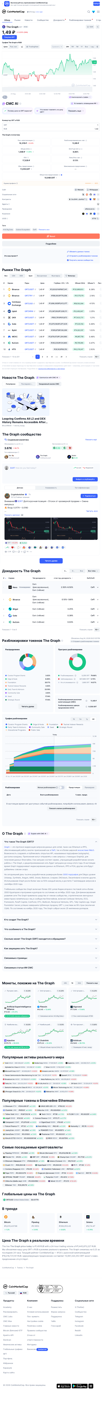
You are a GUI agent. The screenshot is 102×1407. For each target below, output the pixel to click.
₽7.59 (53, 1114)
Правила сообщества (37, 1330)
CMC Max (7, 1321)
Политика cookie (34, 1326)
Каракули (7, 1368)
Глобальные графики (12, 1349)
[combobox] (57, 47)
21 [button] (61, 357)
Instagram (79, 1321)
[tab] (22, 47)
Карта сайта (8, 1372)
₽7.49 (82, 1165)
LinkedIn (78, 1335)
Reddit (78, 1330)
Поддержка (56, 1316)
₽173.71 (50, 1118)
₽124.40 (43, 1157)
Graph (7, 847)
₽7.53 (55, 1173)
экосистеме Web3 (86, 850)
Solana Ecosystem (23, 230)
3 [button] (47, 357)
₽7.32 (19, 1126)
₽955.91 (18, 1110)
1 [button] (37, 357)
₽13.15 (63, 1181)
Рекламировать (10, 1312)
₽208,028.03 (24, 1161)
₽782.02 (56, 1106)
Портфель (7, 1358)
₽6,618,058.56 (58, 1153)
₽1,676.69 (20, 1122)
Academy (7, 1307)
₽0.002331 (56, 1134)
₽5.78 (82, 1126)
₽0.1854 (19, 1153)
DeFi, (54, 850)
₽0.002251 (82, 1114)
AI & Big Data (8, 230)
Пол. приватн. (33, 1316)
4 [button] (51, 357)
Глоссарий (56, 1326)
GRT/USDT (29, 289)
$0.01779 (22, 1200)
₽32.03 (17, 1118)
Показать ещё (91, 440)
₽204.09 (23, 1177)
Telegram (79, 1316)
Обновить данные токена (79, 252)
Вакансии (31, 1349)
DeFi (35, 230)
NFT (5, 1354)
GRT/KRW (29, 311)
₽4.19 (16, 1157)
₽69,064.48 (18, 1165)
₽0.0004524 (52, 1110)
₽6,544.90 (52, 1165)
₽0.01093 (20, 1134)
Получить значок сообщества (81, 260)
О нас (29, 1307)
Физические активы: (12, 1344)
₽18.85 (55, 1122)
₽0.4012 (60, 1177)
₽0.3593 (20, 1130)
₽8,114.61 (66, 1161)
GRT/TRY (29, 296)
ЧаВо (53, 1321)
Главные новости (11, 1326)
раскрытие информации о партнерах (51, 369)
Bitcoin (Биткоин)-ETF (12, 1330)
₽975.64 (62, 1169)
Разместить (56, 1307)
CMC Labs (7, 1316)
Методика (31, 1344)
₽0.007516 (61, 1138)
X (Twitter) (79, 1307)
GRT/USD (29, 303)
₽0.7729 (76, 1157)
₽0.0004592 (25, 1181)
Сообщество (80, 1312)
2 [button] (42, 357)
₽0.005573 (55, 1130)
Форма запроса (58, 1312)
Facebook (79, 1326)
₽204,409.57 (20, 1106)
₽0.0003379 (19, 1173)
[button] (33, 357)
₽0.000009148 (24, 1138)
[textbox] (41, 471)
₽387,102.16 (20, 1114)
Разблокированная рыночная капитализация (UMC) (70, 700)
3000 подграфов (70, 874)
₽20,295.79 (19, 1185)
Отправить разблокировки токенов (83, 256)
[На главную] (13, 12)
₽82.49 (51, 1126)
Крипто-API (8, 1335)
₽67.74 (88, 1173)
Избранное (8, 1363)
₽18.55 (22, 1169)
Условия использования (38, 1312)
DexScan (7, 1340)
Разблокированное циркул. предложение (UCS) (69, 706)
